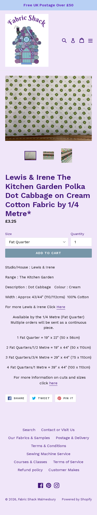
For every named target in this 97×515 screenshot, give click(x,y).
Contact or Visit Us (58, 429)
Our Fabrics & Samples (29, 437)
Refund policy (30, 470)
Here (61, 307)
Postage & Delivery (72, 437)
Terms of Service (68, 462)
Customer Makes (63, 470)
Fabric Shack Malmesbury (37, 499)
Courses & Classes (30, 462)
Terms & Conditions (48, 446)
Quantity (77, 234)
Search (29, 429)
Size (8, 234)
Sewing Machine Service (48, 454)
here (53, 383)
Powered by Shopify (77, 499)
